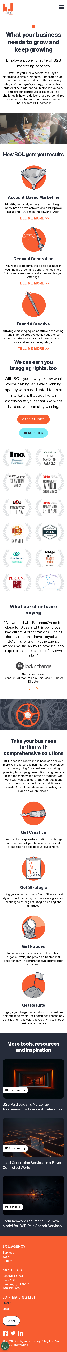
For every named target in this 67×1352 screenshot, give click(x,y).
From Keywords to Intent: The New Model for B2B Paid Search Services (32, 1223)
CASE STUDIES (33, 419)
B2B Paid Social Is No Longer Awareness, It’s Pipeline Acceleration (32, 1106)
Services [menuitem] (8, 1252)
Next (37, 689)
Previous (29, 689)
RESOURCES (33, 433)
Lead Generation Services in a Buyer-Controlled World (33, 1165)
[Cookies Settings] (5, 1346)
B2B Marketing (15, 1090)
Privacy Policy (40, 1341)
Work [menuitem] (6, 1256)
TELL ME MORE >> (33, 218)
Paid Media (12, 1206)
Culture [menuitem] (7, 1261)
